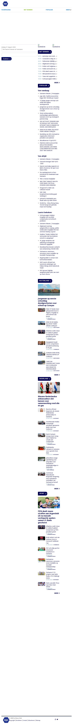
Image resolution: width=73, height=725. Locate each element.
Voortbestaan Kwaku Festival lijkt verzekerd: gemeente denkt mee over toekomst (52, 425)
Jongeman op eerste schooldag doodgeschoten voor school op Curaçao (49, 108)
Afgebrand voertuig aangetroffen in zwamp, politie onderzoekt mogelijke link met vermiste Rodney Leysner (49, 229)
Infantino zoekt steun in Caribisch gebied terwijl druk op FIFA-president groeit (53, 333)
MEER (68, 10)
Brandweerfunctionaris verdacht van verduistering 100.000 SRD (50, 248)
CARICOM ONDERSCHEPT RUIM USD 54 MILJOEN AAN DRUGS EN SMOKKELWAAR (53, 365)
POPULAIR (49, 10)
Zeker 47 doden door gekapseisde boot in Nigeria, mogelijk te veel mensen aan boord (52, 312)
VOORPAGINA (6, 10)
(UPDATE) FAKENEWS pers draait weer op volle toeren (48, 199)
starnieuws (56, 349)
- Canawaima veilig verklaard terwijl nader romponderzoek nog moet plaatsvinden (47, 59)
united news (56, 327)
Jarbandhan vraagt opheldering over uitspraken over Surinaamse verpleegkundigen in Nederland (52, 462)
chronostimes (51, 485)
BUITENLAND (44, 281)
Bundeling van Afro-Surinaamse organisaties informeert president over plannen (49, 136)
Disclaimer (19, 720)
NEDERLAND (43, 379)
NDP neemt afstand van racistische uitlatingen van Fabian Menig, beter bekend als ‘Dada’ (49, 265)
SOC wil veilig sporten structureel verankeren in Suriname (52, 551)
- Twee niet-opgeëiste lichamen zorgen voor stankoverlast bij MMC (47, 76)
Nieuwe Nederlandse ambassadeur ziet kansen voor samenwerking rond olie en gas (48, 401)
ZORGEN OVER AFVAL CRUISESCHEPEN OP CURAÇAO (53, 354)
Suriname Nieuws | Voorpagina (49, 93)
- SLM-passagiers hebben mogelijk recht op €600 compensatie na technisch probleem (47, 79)
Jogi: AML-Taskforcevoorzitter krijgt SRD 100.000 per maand (49, 97)
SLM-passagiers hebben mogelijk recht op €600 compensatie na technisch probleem (48, 218)
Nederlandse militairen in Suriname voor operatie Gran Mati (52, 450)
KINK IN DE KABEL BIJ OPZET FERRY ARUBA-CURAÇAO (49, 130)
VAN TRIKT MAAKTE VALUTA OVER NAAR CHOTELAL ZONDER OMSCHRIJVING (49, 183)
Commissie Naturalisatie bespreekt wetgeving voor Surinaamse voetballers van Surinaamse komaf (52, 477)
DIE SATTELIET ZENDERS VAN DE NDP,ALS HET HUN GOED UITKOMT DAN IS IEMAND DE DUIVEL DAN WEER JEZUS (49, 124)
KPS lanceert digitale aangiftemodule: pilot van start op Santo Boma (49, 272)
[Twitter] (57, 719)
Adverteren (31, 720)
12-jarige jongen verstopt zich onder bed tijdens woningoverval (49, 102)
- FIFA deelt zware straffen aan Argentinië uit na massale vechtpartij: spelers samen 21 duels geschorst (47, 71)
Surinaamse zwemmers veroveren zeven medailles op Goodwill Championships (49, 253)
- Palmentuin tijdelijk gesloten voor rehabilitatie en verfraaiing (47, 61)
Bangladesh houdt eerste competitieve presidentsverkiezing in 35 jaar (52, 345)
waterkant (56, 418)
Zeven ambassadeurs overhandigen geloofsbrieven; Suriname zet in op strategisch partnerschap (49, 116)
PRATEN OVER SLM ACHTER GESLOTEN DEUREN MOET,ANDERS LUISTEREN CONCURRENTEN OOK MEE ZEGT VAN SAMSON (48, 146)
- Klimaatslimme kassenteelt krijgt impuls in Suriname (47, 74)
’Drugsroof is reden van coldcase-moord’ (47, 189)
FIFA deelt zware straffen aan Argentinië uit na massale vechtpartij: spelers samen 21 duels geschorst (48, 517)
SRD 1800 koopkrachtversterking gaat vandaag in (48, 194)
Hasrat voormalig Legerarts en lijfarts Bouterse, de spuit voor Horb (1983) (49, 168)
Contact (25, 720)
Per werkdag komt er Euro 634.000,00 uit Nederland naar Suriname (49, 174)
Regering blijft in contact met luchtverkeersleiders (49, 259)
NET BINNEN (28, 10)
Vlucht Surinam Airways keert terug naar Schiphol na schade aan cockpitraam (52, 437)
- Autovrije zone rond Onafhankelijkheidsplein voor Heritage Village (47, 56)
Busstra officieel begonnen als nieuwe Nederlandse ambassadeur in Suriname (52, 412)
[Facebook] (55, 719)
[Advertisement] (36, 27)
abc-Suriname (50, 470)
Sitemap (38, 720)
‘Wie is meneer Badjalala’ (47, 179)
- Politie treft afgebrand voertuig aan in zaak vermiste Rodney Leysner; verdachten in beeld (47, 66)
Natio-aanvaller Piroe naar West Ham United (52, 585)
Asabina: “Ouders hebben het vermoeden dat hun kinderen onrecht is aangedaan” (49, 236)
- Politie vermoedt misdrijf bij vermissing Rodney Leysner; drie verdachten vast (47, 69)
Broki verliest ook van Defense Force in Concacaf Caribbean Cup (53, 540)
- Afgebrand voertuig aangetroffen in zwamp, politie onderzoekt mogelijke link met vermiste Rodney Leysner (47, 64)
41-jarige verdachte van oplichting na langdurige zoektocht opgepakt (47, 242)
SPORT (41, 493)
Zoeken (6, 59)
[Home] (5, 4)
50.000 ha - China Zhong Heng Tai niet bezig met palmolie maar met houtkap (49, 205)
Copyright (12, 720)
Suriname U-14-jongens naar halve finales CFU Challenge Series (52, 575)
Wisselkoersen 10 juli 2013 (48, 140)
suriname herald (51, 319)
